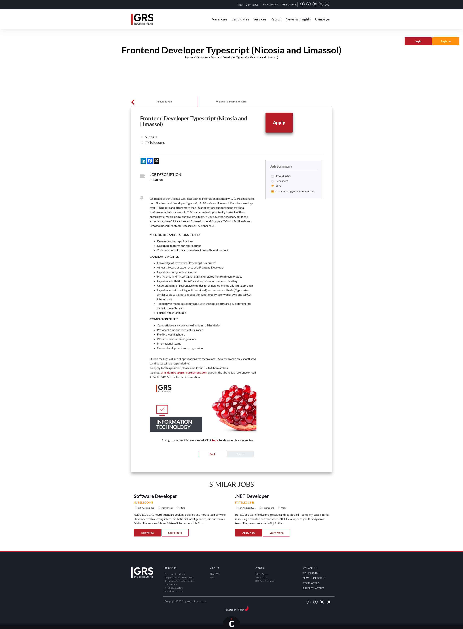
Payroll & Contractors (174, 588)
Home (189, 57)
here (215, 440)
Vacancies (219, 19)
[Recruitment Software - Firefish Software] (237, 608)
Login (418, 41)
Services (259, 19)
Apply (279, 122)
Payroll (276, 19)
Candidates (240, 19)
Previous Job (164, 101)
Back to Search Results (233, 101)
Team (212, 577)
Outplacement (171, 584)
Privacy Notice (313, 588)
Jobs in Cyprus (261, 574)
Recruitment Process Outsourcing (179, 581)
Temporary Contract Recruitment (179, 577)
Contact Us (252, 4)
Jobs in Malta (261, 577)
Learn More (175, 532)
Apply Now (147, 532)
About (240, 4)
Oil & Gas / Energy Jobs (265, 581)
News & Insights (298, 19)
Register (446, 41)
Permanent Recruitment (175, 574)
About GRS (214, 574)
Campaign (322, 19)
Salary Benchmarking (174, 591)
